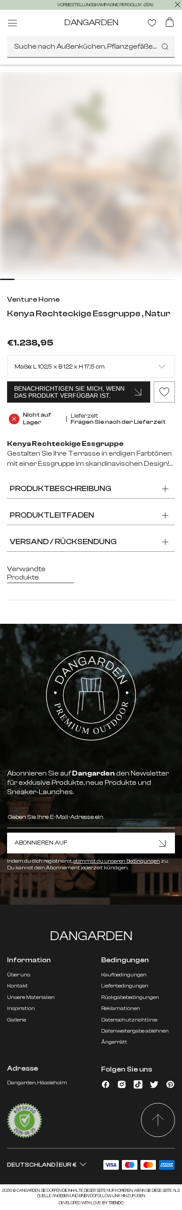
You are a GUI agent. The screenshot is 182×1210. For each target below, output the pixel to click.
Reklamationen (120, 1008)
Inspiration (21, 1008)
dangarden (91, 22)
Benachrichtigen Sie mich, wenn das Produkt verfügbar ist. (69, 392)
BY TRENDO (112, 1203)
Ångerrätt (114, 1042)
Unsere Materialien (31, 997)
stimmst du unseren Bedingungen (116, 861)
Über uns (18, 975)
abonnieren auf (41, 842)
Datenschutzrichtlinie (129, 1020)
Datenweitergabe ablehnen (135, 1031)
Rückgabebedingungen (130, 997)
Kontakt (17, 986)
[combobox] (91, 47)
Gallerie (16, 1020)
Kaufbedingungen (124, 975)
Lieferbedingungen (124, 986)
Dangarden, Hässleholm (37, 1082)
